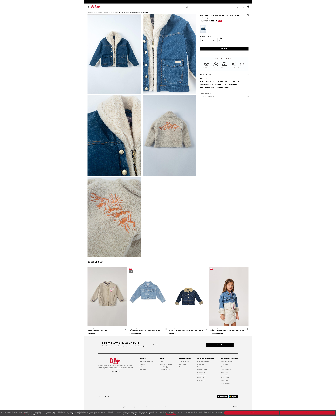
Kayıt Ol (219, 345)
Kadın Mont (224, 364)
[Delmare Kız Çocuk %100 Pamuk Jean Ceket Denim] (229, 296)
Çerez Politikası (113, 407)
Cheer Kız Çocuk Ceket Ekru (97, 331)
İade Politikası (183, 364)
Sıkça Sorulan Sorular (166, 364)
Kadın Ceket (224, 372)
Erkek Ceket (201, 372)
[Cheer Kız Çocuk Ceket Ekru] (107, 296)
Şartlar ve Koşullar (138, 407)
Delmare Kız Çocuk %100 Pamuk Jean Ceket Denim (227, 331)
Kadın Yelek (224, 367)
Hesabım (162, 361)
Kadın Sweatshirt (226, 369)
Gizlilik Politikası (102, 407)
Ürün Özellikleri (205, 74)
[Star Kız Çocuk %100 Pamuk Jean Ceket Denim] (148, 296)
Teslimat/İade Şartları (207, 97)
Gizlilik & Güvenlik (165, 369)
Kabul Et (307, 413)
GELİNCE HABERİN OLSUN (221, 38)
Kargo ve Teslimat (184, 361)
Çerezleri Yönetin (252, 413)
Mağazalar (143, 364)
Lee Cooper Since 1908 (146, 361)
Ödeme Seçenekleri (206, 93)
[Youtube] (108, 396)
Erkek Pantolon (201, 378)
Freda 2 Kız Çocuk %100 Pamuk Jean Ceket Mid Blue (186, 331)
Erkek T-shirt (201, 380)
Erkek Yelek (200, 367)
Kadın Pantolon (225, 383)
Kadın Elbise (224, 375)
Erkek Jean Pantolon (203, 361)
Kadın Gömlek (225, 378)
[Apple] (222, 396)
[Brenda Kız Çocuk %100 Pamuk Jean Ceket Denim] (203, 29)
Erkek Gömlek (201, 375)
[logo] (115, 361)
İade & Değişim (164, 367)
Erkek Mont (200, 364)
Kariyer (142, 367)
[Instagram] (105, 396)
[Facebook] (99, 396)
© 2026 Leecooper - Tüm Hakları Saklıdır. (157, 407)
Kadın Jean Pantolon (227, 361)
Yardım (181, 367)
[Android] (233, 396)
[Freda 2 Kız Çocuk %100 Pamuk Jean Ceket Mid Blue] (188, 296)
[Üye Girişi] (243, 7)
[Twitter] (102, 396)
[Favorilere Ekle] (247, 15)
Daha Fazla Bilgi (171, 414)
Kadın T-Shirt (225, 380)
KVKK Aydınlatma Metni (125, 407)
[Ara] (187, 7)
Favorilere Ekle (125, 329)
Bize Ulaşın (143, 369)
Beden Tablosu (207, 36)
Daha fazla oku (115, 372)
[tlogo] (235, 407)
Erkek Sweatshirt (202, 369)
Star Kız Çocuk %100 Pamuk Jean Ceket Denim (144, 331)
